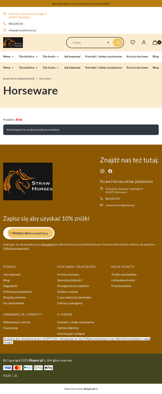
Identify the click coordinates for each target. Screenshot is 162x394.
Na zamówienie (13, 303)
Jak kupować (12, 274)
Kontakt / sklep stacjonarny (75, 322)
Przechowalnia (121, 286)
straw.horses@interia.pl (120, 205)
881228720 (16, 23)
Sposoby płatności (69, 280)
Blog (6, 280)
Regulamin (47, 244)
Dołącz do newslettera (30, 233)
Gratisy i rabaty (67, 291)
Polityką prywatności (16, 248)
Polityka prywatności (17, 291)
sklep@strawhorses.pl (22, 30)
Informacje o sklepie (71, 333)
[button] (118, 42)
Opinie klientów (68, 328)
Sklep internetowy (79, 388)
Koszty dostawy (68, 274)
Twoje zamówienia (124, 274)
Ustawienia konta (123, 280)
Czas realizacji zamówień (74, 297)
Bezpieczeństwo (14, 297)
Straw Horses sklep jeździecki (18, 78)
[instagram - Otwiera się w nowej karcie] (102, 171)
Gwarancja (10, 328)
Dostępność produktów (73, 286)
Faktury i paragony (70, 303)
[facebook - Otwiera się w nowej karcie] (110, 171)
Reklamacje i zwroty (17, 322)
